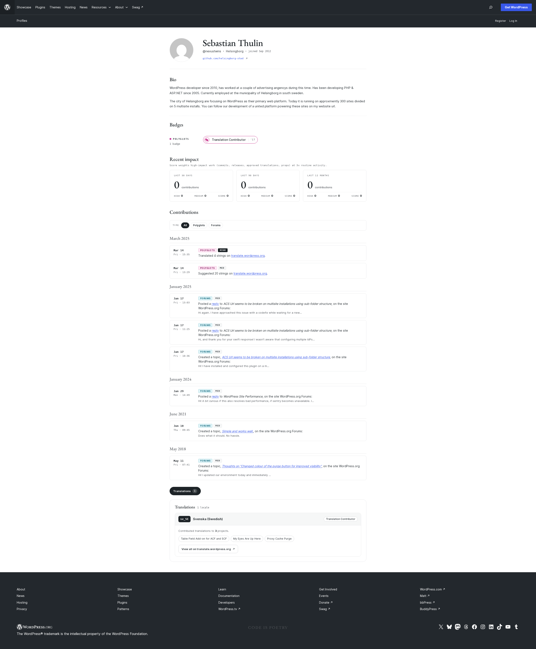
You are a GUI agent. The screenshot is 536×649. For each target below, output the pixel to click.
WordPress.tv (229, 609)
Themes (123, 596)
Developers (226, 602)
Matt (425, 596)
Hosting (22, 602)
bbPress (427, 602)
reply (215, 303)
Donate (326, 602)
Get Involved (328, 589)
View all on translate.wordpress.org (206, 549)
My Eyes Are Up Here (247, 538)
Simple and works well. (237, 431)
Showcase (124, 589)
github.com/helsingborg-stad (224, 58)
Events (324, 596)
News (20, 596)
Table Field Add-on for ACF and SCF (204, 538)
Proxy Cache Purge (279, 538)
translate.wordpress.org (248, 255)
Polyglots (199, 225)
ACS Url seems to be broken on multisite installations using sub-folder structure (276, 357)
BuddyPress (430, 609)
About (21, 589)
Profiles (22, 20)
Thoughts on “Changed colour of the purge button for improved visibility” (272, 466)
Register (500, 20)
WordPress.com (432, 589)
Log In (513, 20)
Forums (215, 225)
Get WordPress (516, 7)
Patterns (123, 609)
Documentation (229, 596)
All (185, 225)
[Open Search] (491, 7)
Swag (324, 609)
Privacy (22, 609)
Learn (222, 589)
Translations (184, 491)
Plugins (122, 602)
